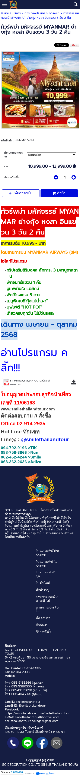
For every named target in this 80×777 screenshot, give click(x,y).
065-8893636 (21, 690)
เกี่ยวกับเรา (43, 618)
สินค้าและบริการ (11, 13)
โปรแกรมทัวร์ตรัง (58, 522)
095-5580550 (21, 686)
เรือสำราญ (42, 590)
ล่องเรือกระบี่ (38, 525)
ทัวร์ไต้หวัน (64, 518)
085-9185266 (21, 682)
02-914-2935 (31, 668)
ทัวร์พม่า (54, 13)
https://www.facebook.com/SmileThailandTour (37, 713)
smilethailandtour (28, 702)
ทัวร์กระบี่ (39, 522)
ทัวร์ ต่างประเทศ (35, 13)
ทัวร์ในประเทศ (56, 510)
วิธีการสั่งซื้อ (43, 632)
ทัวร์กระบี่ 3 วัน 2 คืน (41, 529)
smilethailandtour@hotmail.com (37, 717)
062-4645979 (21, 694)
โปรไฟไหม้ (43, 583)
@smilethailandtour (32, 705)
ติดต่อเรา (42, 625)
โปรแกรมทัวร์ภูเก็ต (17, 525)
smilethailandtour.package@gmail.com (31, 721)
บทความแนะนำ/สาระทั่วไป (47, 599)
